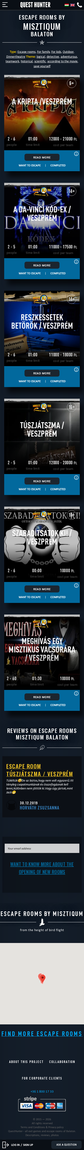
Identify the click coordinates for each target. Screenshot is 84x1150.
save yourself (42, 66)
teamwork (12, 61)
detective (53, 56)
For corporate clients (42, 1078)
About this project (26, 1062)
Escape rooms (26, 52)
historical (27, 61)
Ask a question (66, 1144)
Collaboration (62, 1062)
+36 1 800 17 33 (42, 1091)
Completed (58, 165)
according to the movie (62, 61)
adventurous (69, 56)
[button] (43, 979)
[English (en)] (72, 5)
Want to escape (30, 165)
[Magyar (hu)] (67, 5)
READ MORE (42, 157)
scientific (40, 61)
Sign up (28, 1145)
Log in (15, 1145)
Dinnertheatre (15, 56)
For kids (56, 52)
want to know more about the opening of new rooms (42, 868)
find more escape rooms (41, 1033)
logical (41, 56)
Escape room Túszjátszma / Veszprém (39, 770)
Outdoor (68, 52)
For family (43, 52)
